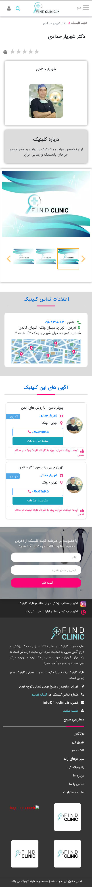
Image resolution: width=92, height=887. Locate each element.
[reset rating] (5, 52)
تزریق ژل (78, 742)
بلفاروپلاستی (75, 767)
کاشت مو (77, 750)
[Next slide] (9, 258)
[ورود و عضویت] (9, 9)
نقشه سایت (70, 710)
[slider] (25, 52)
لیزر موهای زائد (74, 758)
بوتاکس (79, 733)
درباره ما (78, 775)
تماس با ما (76, 784)
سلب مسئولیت (73, 792)
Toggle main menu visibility (84, 6)
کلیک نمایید (39, 694)
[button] (68, 258)
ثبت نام (47, 583)
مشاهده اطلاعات (37, 440)
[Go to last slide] (82, 258)
